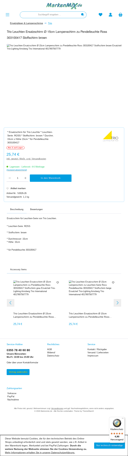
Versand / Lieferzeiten (98, 352)
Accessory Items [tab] (18, 269)
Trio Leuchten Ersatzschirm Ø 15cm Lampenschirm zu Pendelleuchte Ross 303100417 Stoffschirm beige (89, 315)
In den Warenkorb (50, 178)
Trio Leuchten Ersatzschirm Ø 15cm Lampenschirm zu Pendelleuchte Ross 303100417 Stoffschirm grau (33, 315)
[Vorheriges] (10, 302)
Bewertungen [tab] (36, 209)
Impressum (93, 356)
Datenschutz (53, 356)
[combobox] (49, 14)
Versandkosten (57, 408)
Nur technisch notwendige (109, 445)
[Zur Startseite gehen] (64, 6)
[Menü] (7, 14)
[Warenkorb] (120, 14)
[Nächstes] (117, 302)
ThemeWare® (88, 411)
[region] (66, 83)
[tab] (17, 209)
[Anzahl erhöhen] (25, 178)
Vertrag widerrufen (18, 372)
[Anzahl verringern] (9, 178)
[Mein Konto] (110, 14)
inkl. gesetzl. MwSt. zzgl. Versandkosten (26, 159)
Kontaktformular (30, 362)
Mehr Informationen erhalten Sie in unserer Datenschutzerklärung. (40, 452)
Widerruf (51, 352)
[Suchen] (82, 14)
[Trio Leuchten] (110, 136)
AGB (49, 349)
